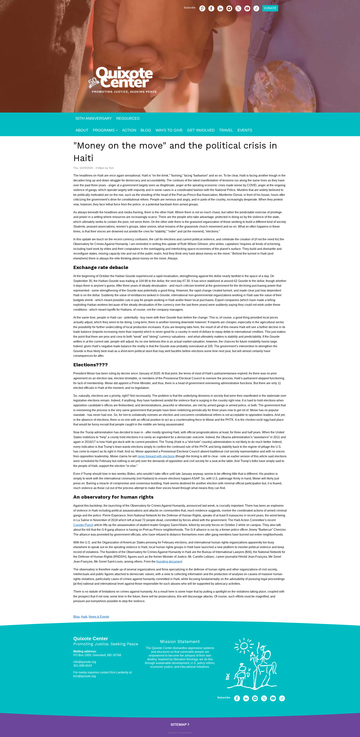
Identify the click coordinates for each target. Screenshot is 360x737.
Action (129, 130)
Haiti (84, 616)
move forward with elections (156, 456)
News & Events (99, 616)
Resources (128, 118)
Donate (270, 8)
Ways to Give (169, 130)
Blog (146, 130)
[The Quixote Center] (186, 82)
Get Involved (200, 130)
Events (245, 130)
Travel (226, 130)
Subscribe (190, 7)
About (82, 130)
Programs (104, 130)
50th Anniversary (94, 118)
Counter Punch (83, 525)
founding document (169, 561)
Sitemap (179, 724)
